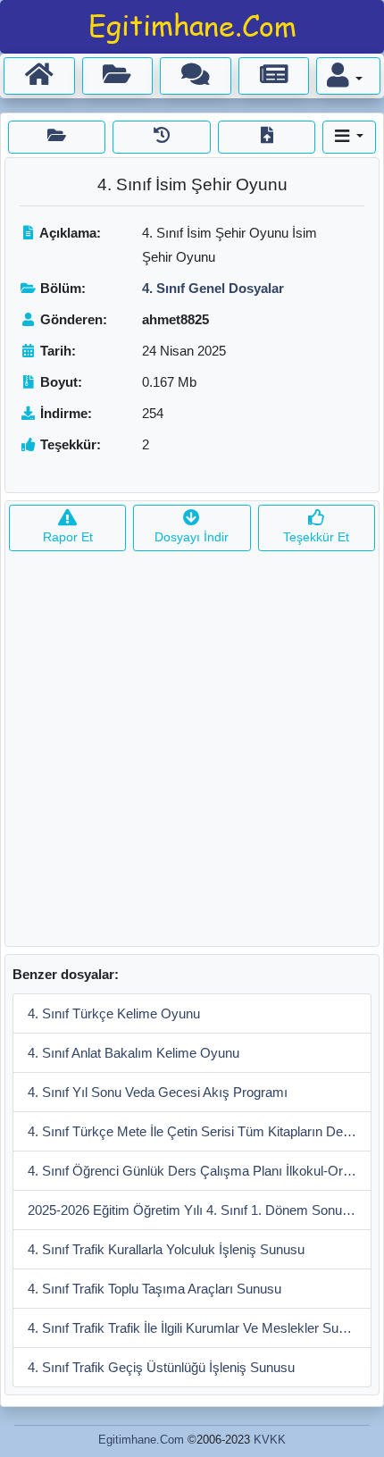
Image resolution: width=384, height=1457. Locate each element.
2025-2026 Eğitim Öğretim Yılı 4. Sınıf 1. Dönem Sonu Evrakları (199, 1210)
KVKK (270, 1439)
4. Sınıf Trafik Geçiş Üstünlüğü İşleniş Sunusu (161, 1367)
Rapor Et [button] (68, 537)
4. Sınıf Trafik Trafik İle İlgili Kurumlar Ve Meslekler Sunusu (197, 1328)
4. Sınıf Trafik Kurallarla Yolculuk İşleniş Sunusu (166, 1249)
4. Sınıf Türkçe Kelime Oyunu (114, 1013)
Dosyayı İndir (191, 537)
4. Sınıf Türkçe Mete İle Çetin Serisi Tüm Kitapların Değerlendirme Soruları (199, 1131)
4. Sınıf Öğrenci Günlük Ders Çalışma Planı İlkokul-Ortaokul (199, 1170)
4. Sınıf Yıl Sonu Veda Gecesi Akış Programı (158, 1092)
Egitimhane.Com (141, 1439)
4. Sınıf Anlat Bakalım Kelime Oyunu (133, 1052)
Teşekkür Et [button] (316, 537)
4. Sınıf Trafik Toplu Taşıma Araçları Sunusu (154, 1288)
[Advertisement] (192, 754)
